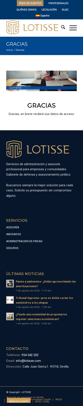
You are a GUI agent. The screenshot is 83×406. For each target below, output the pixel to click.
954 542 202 (30, 355)
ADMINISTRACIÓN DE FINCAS (24, 241)
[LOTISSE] (34, 27)
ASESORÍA (12, 227)
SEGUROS (12, 248)
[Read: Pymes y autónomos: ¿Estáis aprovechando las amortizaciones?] (10, 283)
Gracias (16, 44)
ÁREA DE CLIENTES (30, 3)
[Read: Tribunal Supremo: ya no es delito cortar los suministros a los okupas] (10, 300)
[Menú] (71, 27)
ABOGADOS (13, 234)
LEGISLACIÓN (49, 9)
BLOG (65, 9)
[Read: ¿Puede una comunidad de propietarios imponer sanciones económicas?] (10, 316)
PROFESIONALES (58, 3)
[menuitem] (30, 3)
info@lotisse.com (28, 361)
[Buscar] (61, 27)
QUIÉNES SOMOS (26, 9)
